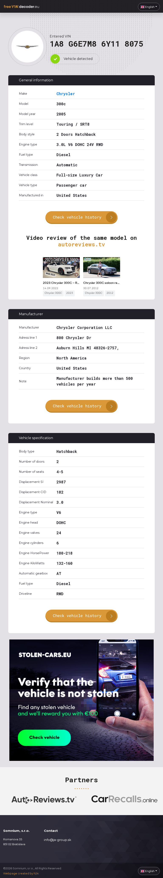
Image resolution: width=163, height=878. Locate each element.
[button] (149, 7)
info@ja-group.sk (57, 840)
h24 (36, 873)
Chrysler (65, 93)
